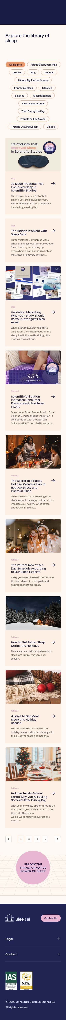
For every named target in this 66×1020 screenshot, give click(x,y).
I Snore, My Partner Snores (33, 80)
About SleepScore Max (44, 64)
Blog (33, 72)
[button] (33, 938)
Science (19, 95)
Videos (51, 126)
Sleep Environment (33, 103)
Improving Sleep (23, 87)
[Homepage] (17, 918)
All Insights (15, 64)
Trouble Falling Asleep (33, 118)
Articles (17, 72)
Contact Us (50, 918)
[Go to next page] (58, 839)
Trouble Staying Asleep (25, 126)
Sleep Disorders (42, 95)
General (49, 72)
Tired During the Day (33, 111)
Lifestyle (47, 87)
